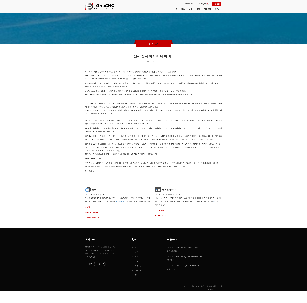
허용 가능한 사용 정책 (204, 286)
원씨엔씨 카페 (121, 201)
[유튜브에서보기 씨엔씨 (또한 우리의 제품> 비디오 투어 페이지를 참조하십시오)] (99, 264)
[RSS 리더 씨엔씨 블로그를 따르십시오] (104, 264)
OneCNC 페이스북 (161, 216)
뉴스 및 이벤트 (160, 210)
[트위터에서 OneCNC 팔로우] (91, 264)
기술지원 (207, 9)
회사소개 (155, 44)
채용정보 (136, 270)
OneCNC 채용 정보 (91, 212)
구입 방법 (216, 4)
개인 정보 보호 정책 (187, 286)
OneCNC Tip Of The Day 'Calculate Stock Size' (184, 257)
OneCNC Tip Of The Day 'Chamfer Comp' (182, 248)
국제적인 (190, 4)
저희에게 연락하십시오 (93, 218)
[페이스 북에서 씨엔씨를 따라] (87, 264)
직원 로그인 (217, 286)
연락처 (217, 9)
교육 (198, 9)
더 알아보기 (90, 257)
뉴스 (190, 9)
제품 (183, 9)
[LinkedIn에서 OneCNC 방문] (95, 264)
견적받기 (88, 207)
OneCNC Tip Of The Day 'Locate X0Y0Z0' (183, 266)
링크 (215, 201)
